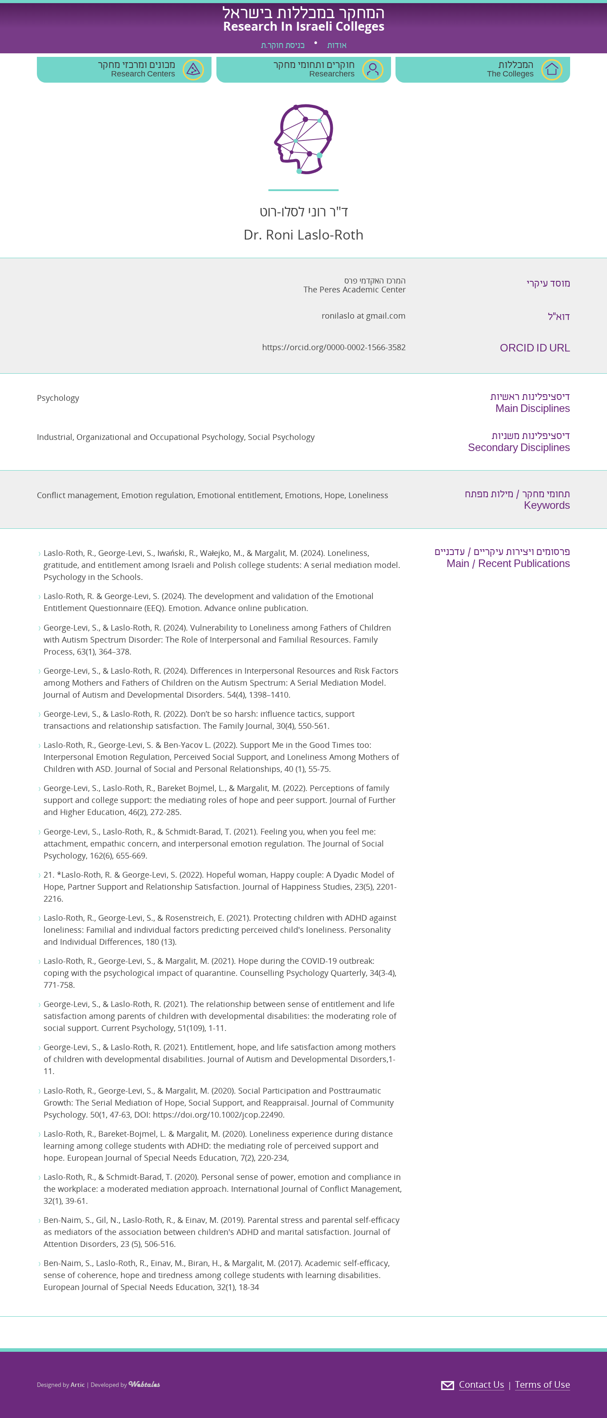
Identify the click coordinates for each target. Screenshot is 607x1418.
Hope (334, 495)
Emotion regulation (157, 495)
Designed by (61, 1385)
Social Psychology (281, 436)
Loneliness (368, 495)
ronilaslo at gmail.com (364, 315)
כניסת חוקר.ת (282, 46)
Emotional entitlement (239, 495)
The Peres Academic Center (355, 289)
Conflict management (77, 495)
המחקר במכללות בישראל (303, 14)
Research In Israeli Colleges (303, 26)
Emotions (302, 495)
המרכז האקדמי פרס (375, 280)
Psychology (58, 397)
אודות (337, 46)
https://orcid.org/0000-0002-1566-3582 (334, 347)
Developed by (109, 1385)
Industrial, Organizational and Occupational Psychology (140, 436)
